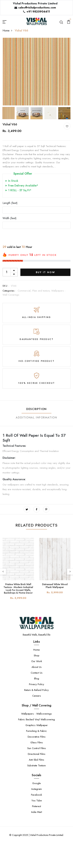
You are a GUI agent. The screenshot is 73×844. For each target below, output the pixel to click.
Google (36, 783)
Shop (36, 655)
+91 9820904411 (38, 12)
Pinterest (36, 806)
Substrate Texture (36, 765)
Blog (36, 678)
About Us (37, 667)
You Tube (36, 800)
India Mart (36, 812)
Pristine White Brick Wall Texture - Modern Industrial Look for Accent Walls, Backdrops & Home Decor (18, 588)
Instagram (36, 789)
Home (6, 30)
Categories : (9, 291)
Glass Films (36, 742)
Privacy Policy (36, 684)
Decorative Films (36, 737)
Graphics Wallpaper (36, 725)
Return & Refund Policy (36, 690)
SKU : (6, 285)
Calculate (36, 235)
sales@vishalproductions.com (37, 7)
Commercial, (25, 291)
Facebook (36, 795)
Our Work (36, 661)
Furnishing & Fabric (36, 731)
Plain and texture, (41, 291)
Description (36, 409)
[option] (36, 71)
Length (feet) (10, 203)
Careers (36, 696)
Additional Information (36, 417)
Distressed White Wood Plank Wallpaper (55, 586)
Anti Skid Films (36, 760)
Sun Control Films (36, 748)
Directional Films (36, 754)
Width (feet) (9, 218)
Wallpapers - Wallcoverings (36, 714)
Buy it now (45, 272)
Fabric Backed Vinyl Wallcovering (36, 719)
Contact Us (36, 673)
